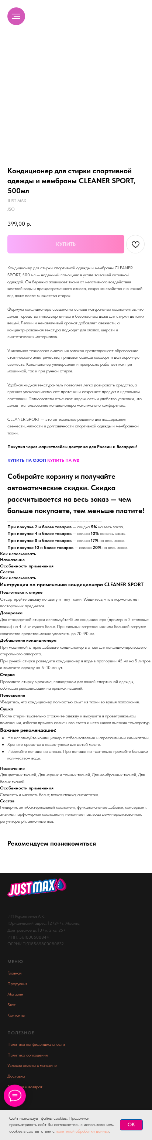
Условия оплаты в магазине (32, 1065)
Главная (14, 973)
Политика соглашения (27, 1055)
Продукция (17, 983)
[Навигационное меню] (16, 16)
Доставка (16, 1076)
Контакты (16, 1015)
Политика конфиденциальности (36, 1044)
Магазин (15, 994)
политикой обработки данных (82, 1131)
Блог (11, 1004)
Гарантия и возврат (24, 1086)
